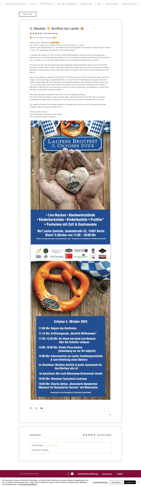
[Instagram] (68, 473)
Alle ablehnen (116, 482)
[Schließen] (138, 482)
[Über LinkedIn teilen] (42, 408)
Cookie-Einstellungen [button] (100, 482)
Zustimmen (130, 482)
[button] (33, 3)
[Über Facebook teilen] (31, 408)
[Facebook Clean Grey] (72, 473)
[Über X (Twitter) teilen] (36, 408)
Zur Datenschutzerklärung (28, 484)
